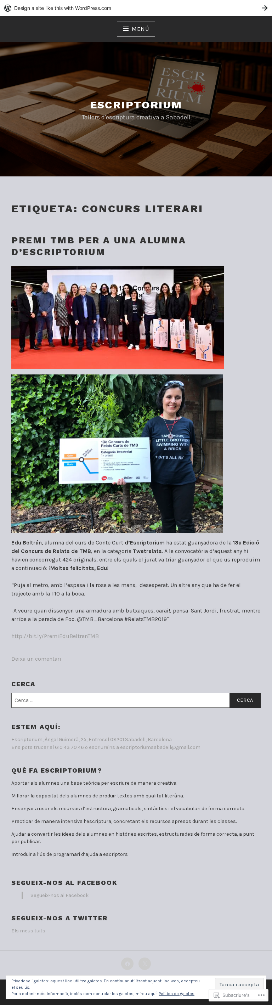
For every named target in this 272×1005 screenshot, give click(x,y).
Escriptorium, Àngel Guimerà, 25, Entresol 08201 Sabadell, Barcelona (91, 739)
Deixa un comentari (36, 658)
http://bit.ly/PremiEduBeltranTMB (55, 636)
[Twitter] (144, 964)
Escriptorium (136, 104)
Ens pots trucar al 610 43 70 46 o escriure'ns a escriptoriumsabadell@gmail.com (105, 747)
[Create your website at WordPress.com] (136, 8)
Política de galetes (176, 993)
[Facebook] (127, 964)
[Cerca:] (136, 700)
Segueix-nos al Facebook (64, 882)
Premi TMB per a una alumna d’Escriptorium (98, 246)
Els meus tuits (28, 931)
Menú (140, 29)
